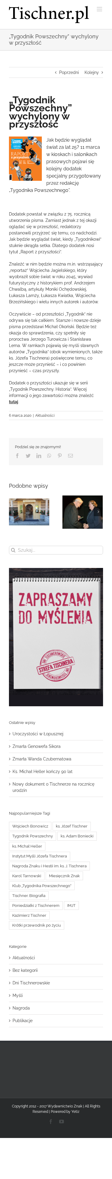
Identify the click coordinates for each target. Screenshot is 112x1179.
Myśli (18, 995)
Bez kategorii (25, 970)
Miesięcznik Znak (64, 876)
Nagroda (21, 1008)
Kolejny (92, 72)
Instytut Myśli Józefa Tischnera (39, 856)
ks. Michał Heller (27, 846)
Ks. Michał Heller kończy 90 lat (43, 771)
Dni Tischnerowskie (31, 983)
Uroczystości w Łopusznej (38, 733)
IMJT (71, 905)
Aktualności (45, 415)
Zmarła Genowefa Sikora (37, 746)
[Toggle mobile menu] (100, 9)
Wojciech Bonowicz (30, 826)
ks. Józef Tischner (72, 826)
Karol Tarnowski (26, 876)
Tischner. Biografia (28, 895)
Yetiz (75, 1112)
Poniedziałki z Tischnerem (35, 905)
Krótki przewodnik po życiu (36, 925)
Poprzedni (69, 72)
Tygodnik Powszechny (32, 836)
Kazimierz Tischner (29, 915)
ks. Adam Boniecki (77, 836)
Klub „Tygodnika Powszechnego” (41, 886)
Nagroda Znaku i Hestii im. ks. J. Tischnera (49, 866)
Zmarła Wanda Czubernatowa (42, 759)
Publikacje (23, 1020)
